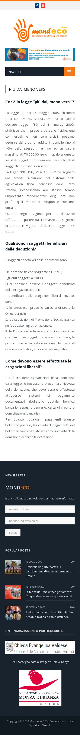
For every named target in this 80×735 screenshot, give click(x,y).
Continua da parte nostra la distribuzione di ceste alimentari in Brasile (49, 571)
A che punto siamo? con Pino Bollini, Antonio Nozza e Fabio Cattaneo (50, 614)
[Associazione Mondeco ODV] (40, 29)
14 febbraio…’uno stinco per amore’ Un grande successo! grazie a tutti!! (49, 594)
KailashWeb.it (42, 725)
